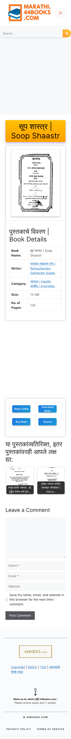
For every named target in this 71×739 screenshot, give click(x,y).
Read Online (21, 408)
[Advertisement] (35, 77)
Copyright (18, 667)
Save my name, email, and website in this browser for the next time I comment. (36, 599)
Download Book (48, 408)
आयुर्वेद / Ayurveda (42, 286)
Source (47, 421)
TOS (43, 667)
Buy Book (21, 421)
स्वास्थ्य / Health (40, 281)
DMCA (32, 667)
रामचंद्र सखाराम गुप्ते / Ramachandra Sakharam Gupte (43, 268)
